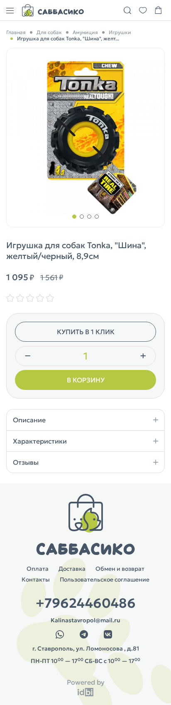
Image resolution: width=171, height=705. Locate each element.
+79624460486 (86, 603)
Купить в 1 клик (86, 332)
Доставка (72, 568)
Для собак (49, 32)
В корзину (86, 380)
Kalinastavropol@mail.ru (85, 620)
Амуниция (85, 32)
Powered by (86, 682)
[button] (74, 216)
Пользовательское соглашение (104, 579)
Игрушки (120, 32)
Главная (16, 32)
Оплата (38, 568)
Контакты (36, 579)
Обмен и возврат (119, 568)
